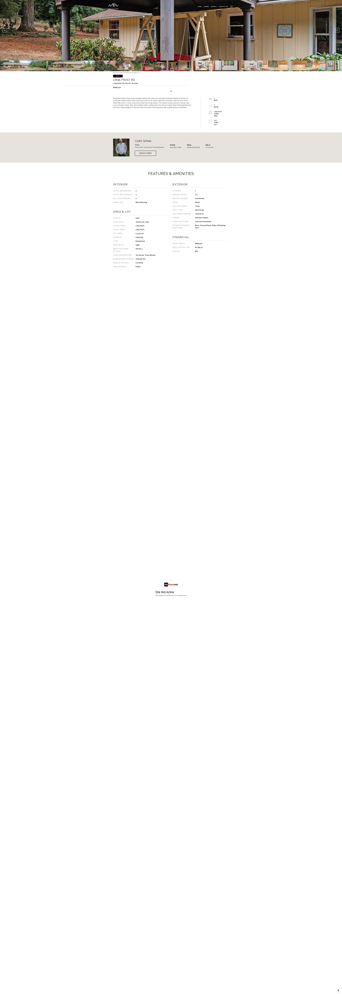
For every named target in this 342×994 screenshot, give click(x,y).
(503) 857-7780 (175, 147)
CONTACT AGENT (145, 153)
